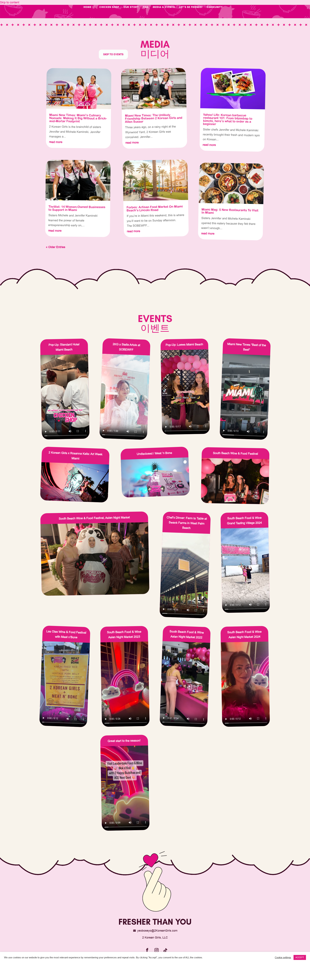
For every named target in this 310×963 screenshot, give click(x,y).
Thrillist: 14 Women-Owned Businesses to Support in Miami (76, 208)
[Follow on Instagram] (156, 950)
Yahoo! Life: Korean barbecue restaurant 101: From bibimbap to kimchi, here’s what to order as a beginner (227, 119)
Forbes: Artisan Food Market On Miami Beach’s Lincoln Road (155, 208)
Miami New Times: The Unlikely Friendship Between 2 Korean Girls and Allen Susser (153, 118)
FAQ (145, 7)
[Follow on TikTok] (165, 950)
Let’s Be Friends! (190, 7)
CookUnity (215, 7)
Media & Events (164, 7)
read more (55, 142)
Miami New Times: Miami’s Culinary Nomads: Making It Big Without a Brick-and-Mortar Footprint (78, 118)
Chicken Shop (109, 7)
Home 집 (89, 7)
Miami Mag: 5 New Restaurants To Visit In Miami (230, 211)
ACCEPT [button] (299, 957)
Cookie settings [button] (283, 957)
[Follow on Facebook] (147, 950)
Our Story (131, 7)
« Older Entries (55, 247)
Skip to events (113, 54)
